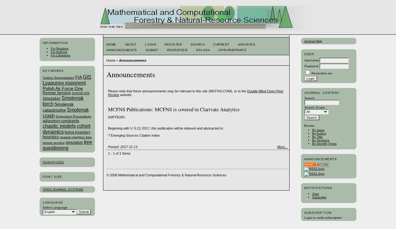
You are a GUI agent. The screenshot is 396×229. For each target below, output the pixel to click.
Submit (152, 50)
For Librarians (60, 55)
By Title (317, 137)
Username (311, 60)
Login (150, 44)
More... (282, 147)
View (315, 194)
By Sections (320, 140)
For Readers (59, 48)
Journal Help (313, 41)
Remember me (322, 73)
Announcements (121, 50)
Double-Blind (257, 91)
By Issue (318, 130)
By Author (319, 133)
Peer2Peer (177, 50)
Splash (203, 50)
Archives (246, 44)
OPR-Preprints (232, 50)
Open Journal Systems (63, 189)
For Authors (59, 52)
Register (173, 44)
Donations (53, 162)
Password (311, 66)
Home (111, 44)
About (131, 44)
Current (221, 44)
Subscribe (319, 197)
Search (197, 44)
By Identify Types (324, 143)
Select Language (55, 207)
